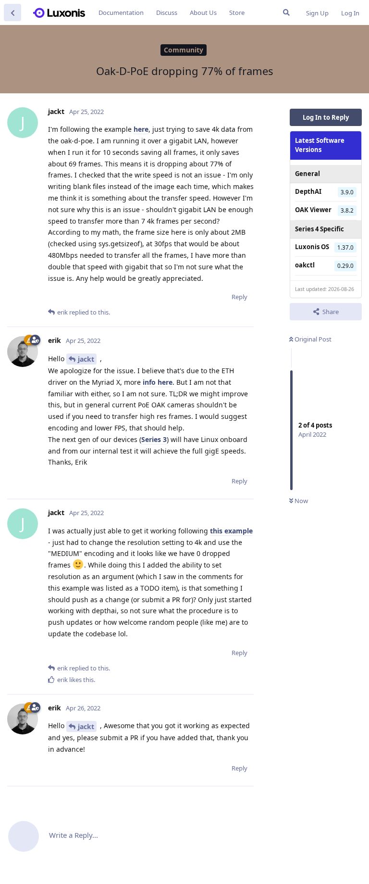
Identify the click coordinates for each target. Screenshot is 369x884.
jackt (86, 359)
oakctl (305, 265)
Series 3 (154, 439)
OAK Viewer (313, 209)
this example (231, 530)
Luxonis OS (312, 246)
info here (157, 382)
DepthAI (308, 191)
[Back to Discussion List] (12, 12)
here (141, 129)
